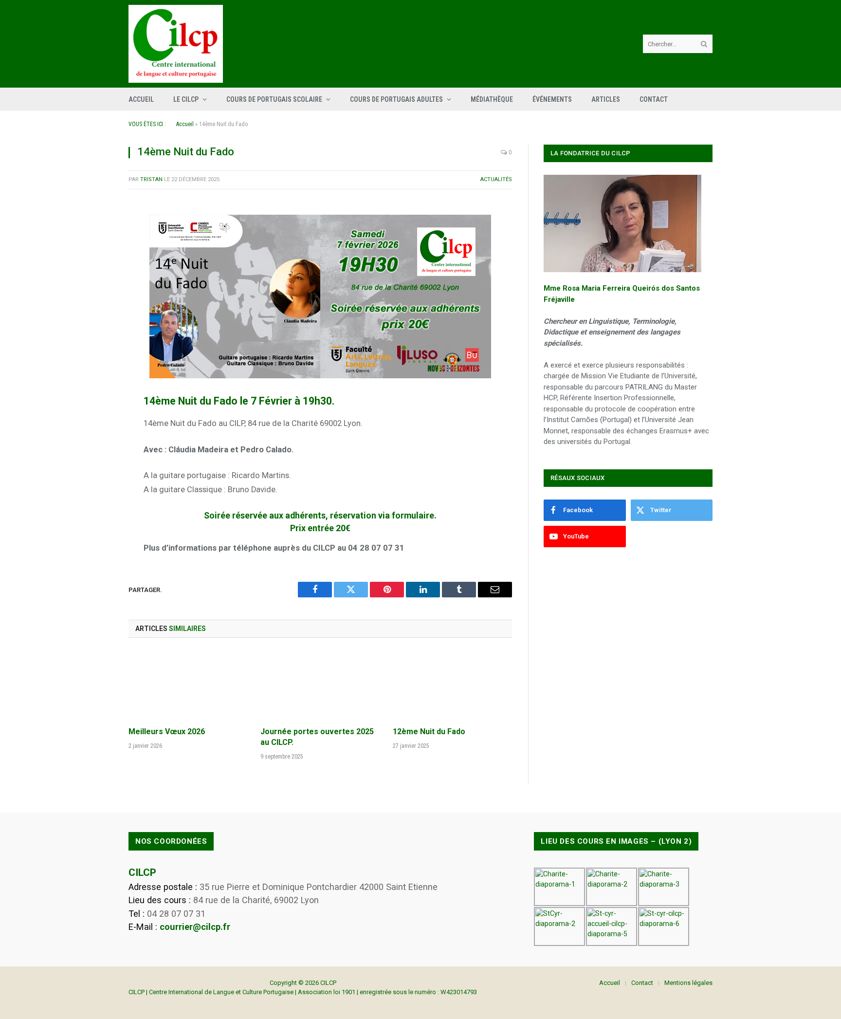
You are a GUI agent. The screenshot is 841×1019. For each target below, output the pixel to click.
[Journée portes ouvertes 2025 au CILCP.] (320, 685)
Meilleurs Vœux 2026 (166, 731)
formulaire (413, 515)
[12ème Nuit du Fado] (452, 685)
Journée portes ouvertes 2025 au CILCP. (317, 737)
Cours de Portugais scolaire (274, 99)
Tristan (151, 179)
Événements (552, 99)
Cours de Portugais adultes (396, 99)
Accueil (141, 99)
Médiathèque (492, 99)
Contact (654, 99)
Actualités (496, 179)
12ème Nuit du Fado (429, 731)
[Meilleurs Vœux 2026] (188, 685)
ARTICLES (605, 99)
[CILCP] (175, 44)
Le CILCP (186, 99)
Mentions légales (688, 982)
